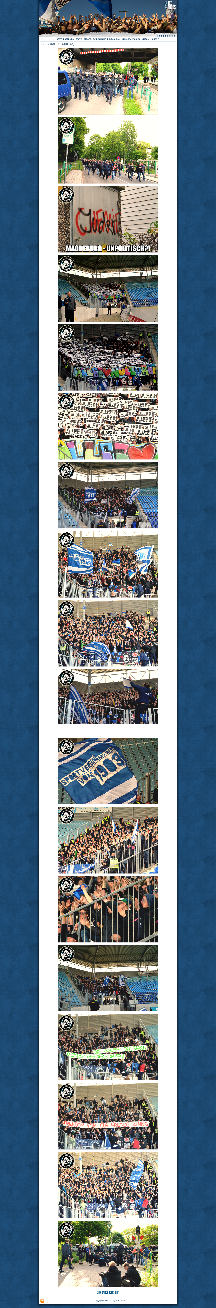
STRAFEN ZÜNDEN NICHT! (95, 39)
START (59, 39)
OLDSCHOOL (114, 39)
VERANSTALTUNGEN (131, 39)
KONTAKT (155, 39)
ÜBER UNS (69, 39)
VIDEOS (145, 39)
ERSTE (79, 39)
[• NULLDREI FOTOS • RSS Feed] (42, 1302)
